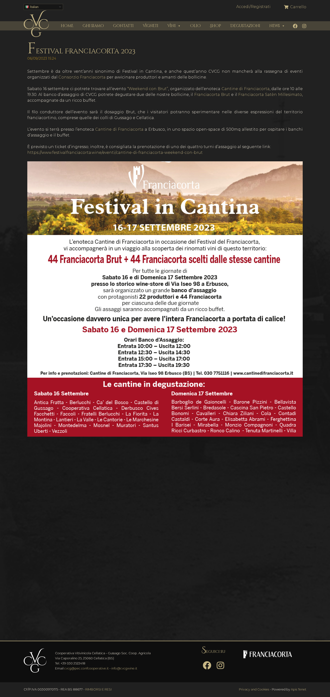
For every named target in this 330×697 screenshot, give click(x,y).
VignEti (150, 25)
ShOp (215, 25)
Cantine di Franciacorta (246, 88)
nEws (274, 25)
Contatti (123, 25)
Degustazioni (245, 25)
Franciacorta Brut (212, 94)
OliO (195, 25)
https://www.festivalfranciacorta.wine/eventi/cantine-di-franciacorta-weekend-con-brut (115, 152)
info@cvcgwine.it (124, 668)
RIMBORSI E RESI (98, 689)
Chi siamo (93, 25)
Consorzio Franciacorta (82, 77)
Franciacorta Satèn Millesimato (270, 94)
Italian (33, 7)
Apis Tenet (298, 689)
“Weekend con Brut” (147, 88)
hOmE (67, 25)
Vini (171, 25)
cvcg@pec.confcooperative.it (86, 668)
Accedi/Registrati (253, 6)
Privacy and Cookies (254, 689)
